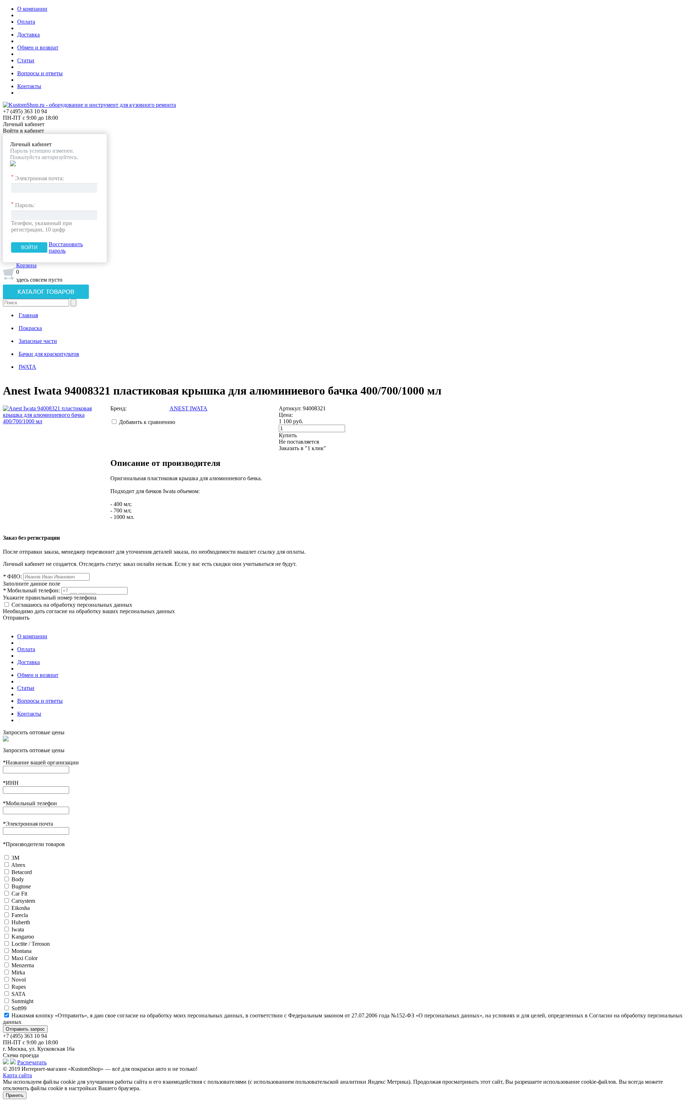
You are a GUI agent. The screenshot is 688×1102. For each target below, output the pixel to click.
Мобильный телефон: (31, 590)
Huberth (20, 922)
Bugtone (21, 886)
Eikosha (20, 908)
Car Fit (19, 894)
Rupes (18, 987)
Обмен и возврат (37, 47)
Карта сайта (17, 1075)
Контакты (29, 86)
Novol (18, 980)
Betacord (21, 872)
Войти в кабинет (23, 131)
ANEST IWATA (188, 408)
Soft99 (19, 1008)
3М (15, 858)
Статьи (25, 60)
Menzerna (22, 965)
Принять (15, 1095)
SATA (18, 994)
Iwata (17, 929)
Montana (21, 951)
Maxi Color (24, 958)
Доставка (28, 35)
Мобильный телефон (30, 803)
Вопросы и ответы (40, 73)
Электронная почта (28, 824)
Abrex (18, 865)
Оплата (26, 22)
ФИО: (12, 576)
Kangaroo (22, 937)
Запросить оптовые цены (33, 732)
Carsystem (23, 901)
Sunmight (22, 1001)
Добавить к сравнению (147, 422)
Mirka (18, 972)
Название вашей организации (41, 762)
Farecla (19, 915)
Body (17, 879)
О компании (32, 9)
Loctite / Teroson (30, 944)
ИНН (11, 783)
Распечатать (32, 1062)
